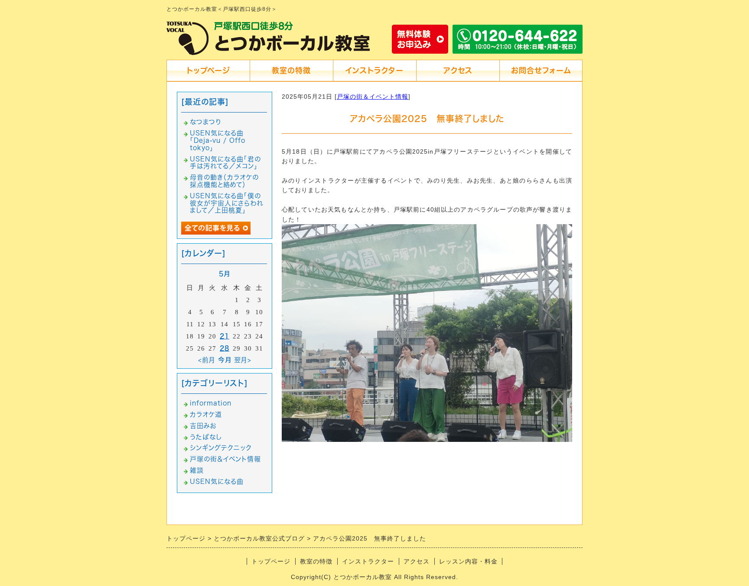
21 (224, 336)
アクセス (457, 70)
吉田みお (203, 425)
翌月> (242, 360)
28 (224, 348)
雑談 (197, 470)
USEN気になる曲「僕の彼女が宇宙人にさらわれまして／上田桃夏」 (226, 203)
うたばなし (206, 437)
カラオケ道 (206, 414)
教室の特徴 (291, 70)
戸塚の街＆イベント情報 (372, 96)
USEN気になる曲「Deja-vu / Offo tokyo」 (217, 140)
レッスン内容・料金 (468, 561)
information (210, 403)
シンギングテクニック (221, 447)
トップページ (208, 70)
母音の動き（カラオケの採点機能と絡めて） (224, 181)
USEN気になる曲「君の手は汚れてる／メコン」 (225, 163)
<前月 (206, 360)
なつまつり (205, 122)
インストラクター (374, 70)
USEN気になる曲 (217, 481)
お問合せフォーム (541, 70)
